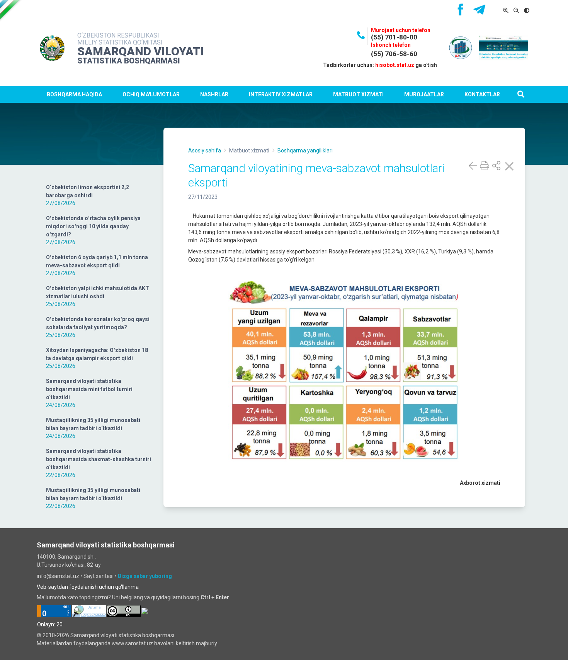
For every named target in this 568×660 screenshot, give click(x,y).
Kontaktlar (482, 94)
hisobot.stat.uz (394, 65)
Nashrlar (214, 94)
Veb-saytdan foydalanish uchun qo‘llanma (88, 587)
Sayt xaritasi (98, 576)
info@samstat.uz (58, 576)
